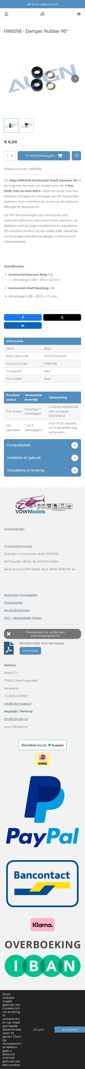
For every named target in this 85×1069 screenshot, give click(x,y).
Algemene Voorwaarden (21, 595)
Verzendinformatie (17, 610)
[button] (11, 126)
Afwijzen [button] (38, 1029)
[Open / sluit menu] (6, 14)
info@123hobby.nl (16, 719)
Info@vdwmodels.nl (17, 703)
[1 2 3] (10, 155)
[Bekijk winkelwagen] (78, 14)
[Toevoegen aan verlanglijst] (76, 155)
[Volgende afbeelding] (75, 79)
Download (30, 650)
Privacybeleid (13, 602)
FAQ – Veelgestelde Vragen (23, 618)
